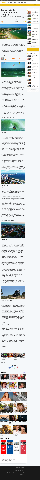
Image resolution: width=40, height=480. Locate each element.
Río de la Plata (21, 4)
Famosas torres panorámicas (5, 461)
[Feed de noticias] (22, 470)
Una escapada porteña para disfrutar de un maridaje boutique (10, 358)
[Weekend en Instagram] (15, 470)
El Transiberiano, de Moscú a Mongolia (6, 460)
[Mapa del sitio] (24, 470)
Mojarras (12, 4)
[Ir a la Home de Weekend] (20, 468)
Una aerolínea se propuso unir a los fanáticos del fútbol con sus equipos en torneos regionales (15, 59)
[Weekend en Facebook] (16, 470)
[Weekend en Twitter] (18, 470)
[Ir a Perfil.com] (37, 0)
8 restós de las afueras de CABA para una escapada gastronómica (22, 358)
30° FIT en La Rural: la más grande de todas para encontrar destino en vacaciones (4, 358)
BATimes (22, 474)
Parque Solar (16, 4)
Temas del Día (3, 4)
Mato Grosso (8, 4)
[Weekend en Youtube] (20, 470)
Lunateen (19, 474)
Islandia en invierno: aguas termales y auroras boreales (8, 459)
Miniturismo (25, 4)
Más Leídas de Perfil (31, 53)
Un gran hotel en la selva (5, 458)
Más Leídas (30, 10)
